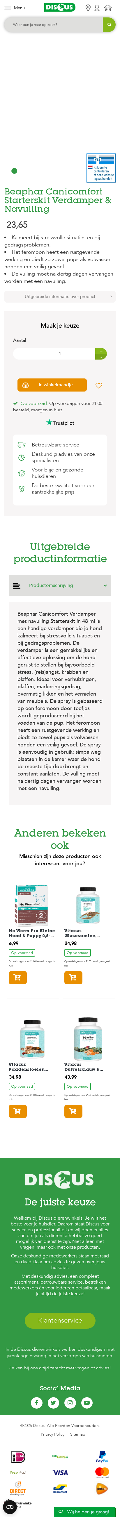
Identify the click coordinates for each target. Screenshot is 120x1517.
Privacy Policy (52, 1434)
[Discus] (59, 7)
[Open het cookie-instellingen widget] (10, 1507)
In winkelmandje (56, 385)
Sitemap (77, 1434)
